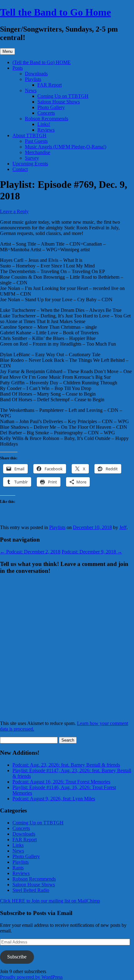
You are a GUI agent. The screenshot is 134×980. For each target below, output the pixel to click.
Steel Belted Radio (30, 890)
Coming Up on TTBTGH (63, 96)
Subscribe (16, 956)
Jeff (123, 527)
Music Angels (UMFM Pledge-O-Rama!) (65, 146)
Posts (17, 68)
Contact (20, 169)
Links (18, 845)
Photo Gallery (51, 107)
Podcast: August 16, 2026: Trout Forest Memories (61, 781)
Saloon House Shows (58, 101)
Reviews (46, 129)
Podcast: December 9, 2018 (92, 551)
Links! (43, 124)
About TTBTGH (29, 135)
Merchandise (37, 152)
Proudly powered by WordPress (31, 977)
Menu (7, 51)
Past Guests (36, 141)
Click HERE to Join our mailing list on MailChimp (50, 900)
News (30, 90)
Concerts (46, 113)
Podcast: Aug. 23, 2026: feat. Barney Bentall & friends (66, 765)
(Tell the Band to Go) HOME (41, 62)
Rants (18, 867)
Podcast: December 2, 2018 (30, 551)
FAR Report (49, 85)
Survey (32, 158)
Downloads (36, 73)
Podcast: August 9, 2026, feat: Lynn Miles (53, 798)
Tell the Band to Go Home (55, 12)
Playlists (33, 79)
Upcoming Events (30, 163)
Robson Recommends (46, 118)
